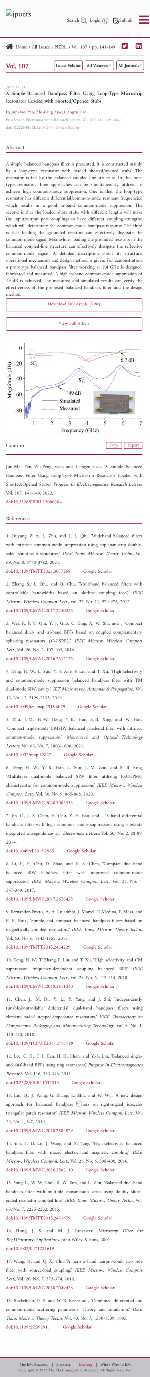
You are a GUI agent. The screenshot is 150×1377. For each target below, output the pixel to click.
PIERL (60, 47)
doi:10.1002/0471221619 (30, 1249)
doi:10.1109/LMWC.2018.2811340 (39, 987)
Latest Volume (68, 66)
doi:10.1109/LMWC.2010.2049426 (39, 1288)
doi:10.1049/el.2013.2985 (30, 851)
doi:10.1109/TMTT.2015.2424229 (38, 947)
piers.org (63, 1365)
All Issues (41, 47)
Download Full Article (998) (74, 304)
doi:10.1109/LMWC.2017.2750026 (39, 611)
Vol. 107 (79, 47)
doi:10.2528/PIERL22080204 (29, 127)
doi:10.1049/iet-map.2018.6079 (35, 707)
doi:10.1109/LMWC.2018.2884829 (39, 1131)
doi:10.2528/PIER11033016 (32, 1083)
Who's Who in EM (115, 1365)
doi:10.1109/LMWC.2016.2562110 (39, 1170)
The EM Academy (34, 1365)
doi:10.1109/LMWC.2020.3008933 (39, 803)
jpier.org (85, 1365)
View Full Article (74, 323)
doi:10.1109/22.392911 (28, 1327)
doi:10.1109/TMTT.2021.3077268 (38, 571)
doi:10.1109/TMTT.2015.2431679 (38, 1218)
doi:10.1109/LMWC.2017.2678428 (39, 899)
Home (21, 47)
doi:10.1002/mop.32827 (28, 755)
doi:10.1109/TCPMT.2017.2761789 (39, 1044)
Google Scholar (68, 127)
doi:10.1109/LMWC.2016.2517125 (39, 659)
